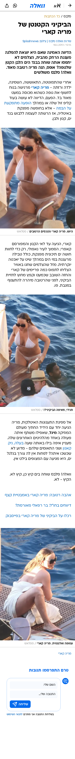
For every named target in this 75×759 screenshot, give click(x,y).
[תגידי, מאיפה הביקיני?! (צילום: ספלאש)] (37, 354)
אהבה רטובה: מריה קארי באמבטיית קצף (38, 495)
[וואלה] (37, 6)
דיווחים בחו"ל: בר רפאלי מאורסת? (43, 506)
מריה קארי (64, 653)
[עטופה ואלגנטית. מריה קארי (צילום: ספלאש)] (37, 587)
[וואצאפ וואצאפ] (15, 6)
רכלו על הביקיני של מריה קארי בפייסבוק (38, 516)
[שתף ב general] (7, 5)
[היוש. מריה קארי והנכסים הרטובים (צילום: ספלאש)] (37, 181)
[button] (57, 5)
